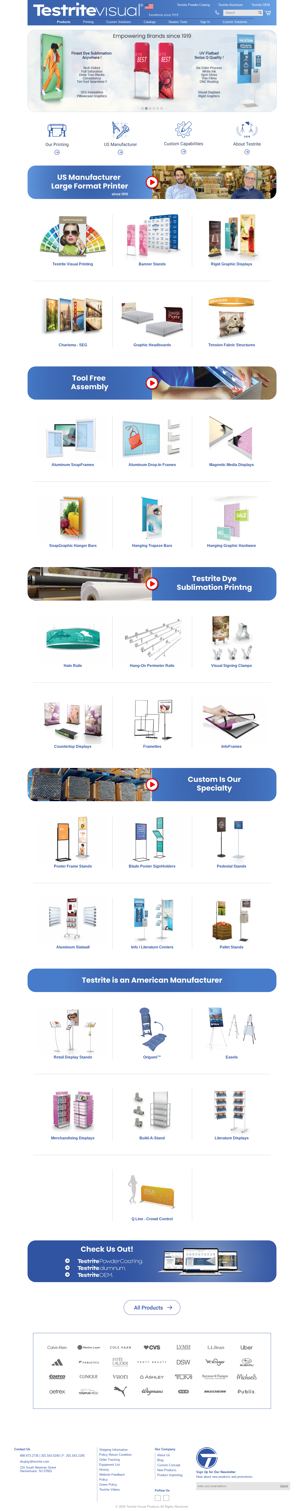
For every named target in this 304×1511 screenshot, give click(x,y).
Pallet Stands (231, 947)
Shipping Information (113, 1449)
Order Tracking (109, 1459)
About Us (163, 1455)
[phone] (217, 13)
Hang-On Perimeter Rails (152, 666)
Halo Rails (73, 666)
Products (63, 22)
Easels (232, 1057)
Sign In (205, 22)
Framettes (152, 746)
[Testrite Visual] (106, 16)
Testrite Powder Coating (193, 5)
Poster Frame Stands (73, 866)
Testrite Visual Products (142, 1506)
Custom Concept (168, 1465)
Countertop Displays (72, 746)
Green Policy (108, 1484)
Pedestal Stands (231, 866)
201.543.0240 (50, 1455)
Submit (284, 1485)
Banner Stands (152, 264)
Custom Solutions (118, 22)
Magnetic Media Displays (231, 465)
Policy (103, 1479)
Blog (160, 1460)
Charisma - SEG (73, 345)
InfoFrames (231, 746)
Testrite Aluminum (230, 5)
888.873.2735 (29, 1455)
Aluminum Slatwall (73, 947)
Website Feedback (112, 1474)
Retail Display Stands (73, 1057)
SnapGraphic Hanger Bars (73, 546)
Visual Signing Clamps (231, 666)
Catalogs (150, 22)
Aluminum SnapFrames (73, 465)
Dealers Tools (178, 22)
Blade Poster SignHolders (152, 866)
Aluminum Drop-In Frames (152, 465)
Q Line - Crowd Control (152, 1219)
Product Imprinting (169, 1475)
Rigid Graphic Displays (231, 264)
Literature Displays (232, 1138)
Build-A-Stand (152, 1138)
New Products (166, 1470)
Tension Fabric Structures (231, 345)
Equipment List (109, 1464)
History (104, 1469)
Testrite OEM (261, 5)
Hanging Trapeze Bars (152, 546)
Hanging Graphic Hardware (231, 546)
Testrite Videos (109, 1489)
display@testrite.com (34, 1461)
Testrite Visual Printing (72, 264)
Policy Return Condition (115, 1454)
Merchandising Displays (73, 1138)
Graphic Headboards (152, 345)
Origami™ (152, 1057)
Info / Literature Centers (152, 947)
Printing (88, 22)
